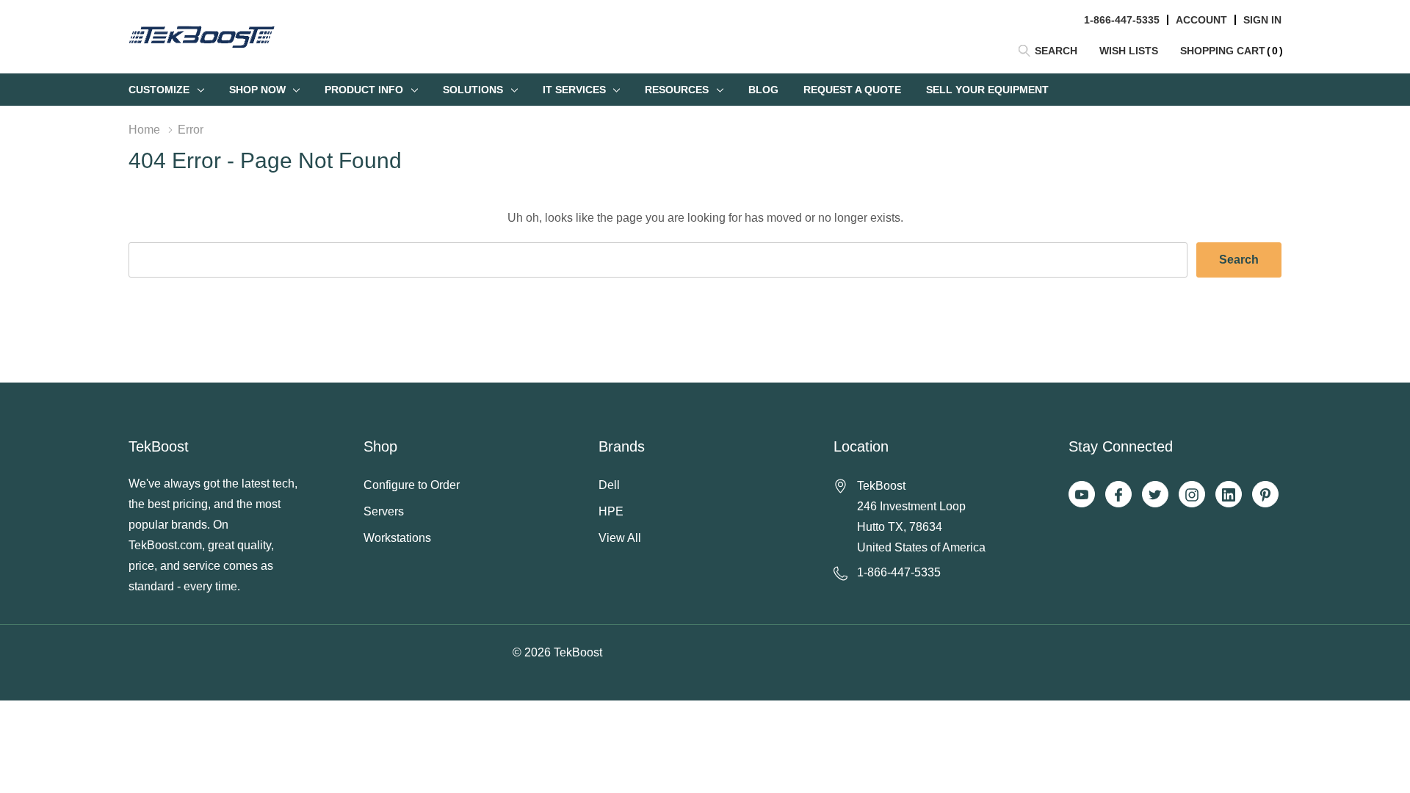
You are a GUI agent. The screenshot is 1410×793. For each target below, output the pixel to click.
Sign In (1262, 20)
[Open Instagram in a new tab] (1191, 494)
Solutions (473, 89)
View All (620, 538)
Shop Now (257, 89)
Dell (609, 485)
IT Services (574, 89)
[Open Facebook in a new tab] (1118, 494)
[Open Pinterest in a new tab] (1265, 494)
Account (1201, 20)
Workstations (397, 538)
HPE (611, 511)
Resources (677, 89)
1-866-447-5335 (1122, 20)
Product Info (364, 89)
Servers (384, 511)
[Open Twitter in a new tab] (1155, 494)
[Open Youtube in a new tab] (1081, 494)
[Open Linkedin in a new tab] (1228, 494)
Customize (159, 89)
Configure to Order (412, 485)
